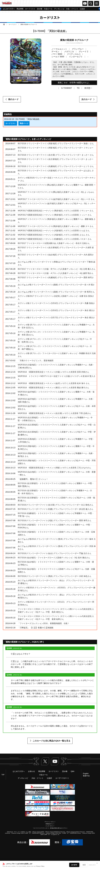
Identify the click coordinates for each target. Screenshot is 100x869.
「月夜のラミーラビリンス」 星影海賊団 (35, 360)
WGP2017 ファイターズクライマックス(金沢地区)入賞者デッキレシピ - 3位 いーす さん (56, 199)
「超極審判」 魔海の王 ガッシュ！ (33, 479)
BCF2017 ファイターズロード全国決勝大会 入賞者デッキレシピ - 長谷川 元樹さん (54, 243)
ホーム (4, 24)
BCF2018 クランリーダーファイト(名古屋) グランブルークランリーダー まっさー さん (56, 155)
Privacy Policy (40, 866)
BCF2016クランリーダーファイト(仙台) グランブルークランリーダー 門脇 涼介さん (54, 553)
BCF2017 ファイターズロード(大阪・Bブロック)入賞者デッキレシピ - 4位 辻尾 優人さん (56, 269)
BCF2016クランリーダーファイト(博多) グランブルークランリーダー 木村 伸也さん (54, 576)
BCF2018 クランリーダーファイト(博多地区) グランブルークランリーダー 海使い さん (56, 143)
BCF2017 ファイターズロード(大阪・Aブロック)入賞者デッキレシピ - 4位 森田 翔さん (55, 273)
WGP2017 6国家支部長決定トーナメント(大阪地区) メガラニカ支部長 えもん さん (54, 235)
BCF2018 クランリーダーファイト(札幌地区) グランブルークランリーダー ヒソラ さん (56, 166)
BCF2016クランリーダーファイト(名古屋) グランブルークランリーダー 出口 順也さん (55, 505)
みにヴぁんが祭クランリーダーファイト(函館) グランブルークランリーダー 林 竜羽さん (56, 292)
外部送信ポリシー (50, 823)
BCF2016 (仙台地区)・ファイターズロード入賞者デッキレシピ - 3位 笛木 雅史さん (54, 558)
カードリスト (13, 24)
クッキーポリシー (50, 826)
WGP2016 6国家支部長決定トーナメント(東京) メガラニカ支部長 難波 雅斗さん (53, 388)
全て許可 (74, 865)
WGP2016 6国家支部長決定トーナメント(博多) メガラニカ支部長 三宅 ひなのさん (54, 468)
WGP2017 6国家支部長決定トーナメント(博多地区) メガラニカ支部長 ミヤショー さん (56, 211)
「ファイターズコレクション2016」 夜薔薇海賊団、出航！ (44, 623)
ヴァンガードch (84, 3)
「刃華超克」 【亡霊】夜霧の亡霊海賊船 (35, 628)
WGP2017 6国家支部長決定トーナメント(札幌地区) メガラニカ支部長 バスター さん (55, 239)
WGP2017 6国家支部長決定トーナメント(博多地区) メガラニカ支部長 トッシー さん (55, 215)
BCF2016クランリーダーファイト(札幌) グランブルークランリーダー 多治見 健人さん (55, 509)
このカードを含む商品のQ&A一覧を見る (51, 741)
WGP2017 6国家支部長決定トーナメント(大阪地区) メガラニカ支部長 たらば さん (54, 231)
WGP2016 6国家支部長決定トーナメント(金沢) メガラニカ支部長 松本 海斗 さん (54, 383)
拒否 (84, 865)
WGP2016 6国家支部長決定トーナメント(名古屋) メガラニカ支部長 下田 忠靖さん (54, 413)
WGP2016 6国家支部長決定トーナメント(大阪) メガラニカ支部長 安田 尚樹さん (53, 372)
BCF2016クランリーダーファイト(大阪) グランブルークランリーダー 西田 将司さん (54, 520)
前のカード (13, 99)
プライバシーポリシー (50, 821)
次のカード (86, 99)
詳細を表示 (92, 865)
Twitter (45, 761)
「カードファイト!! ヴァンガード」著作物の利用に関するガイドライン (50, 828)
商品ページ (24, 123)
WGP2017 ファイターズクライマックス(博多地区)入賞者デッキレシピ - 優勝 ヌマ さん (56, 226)
